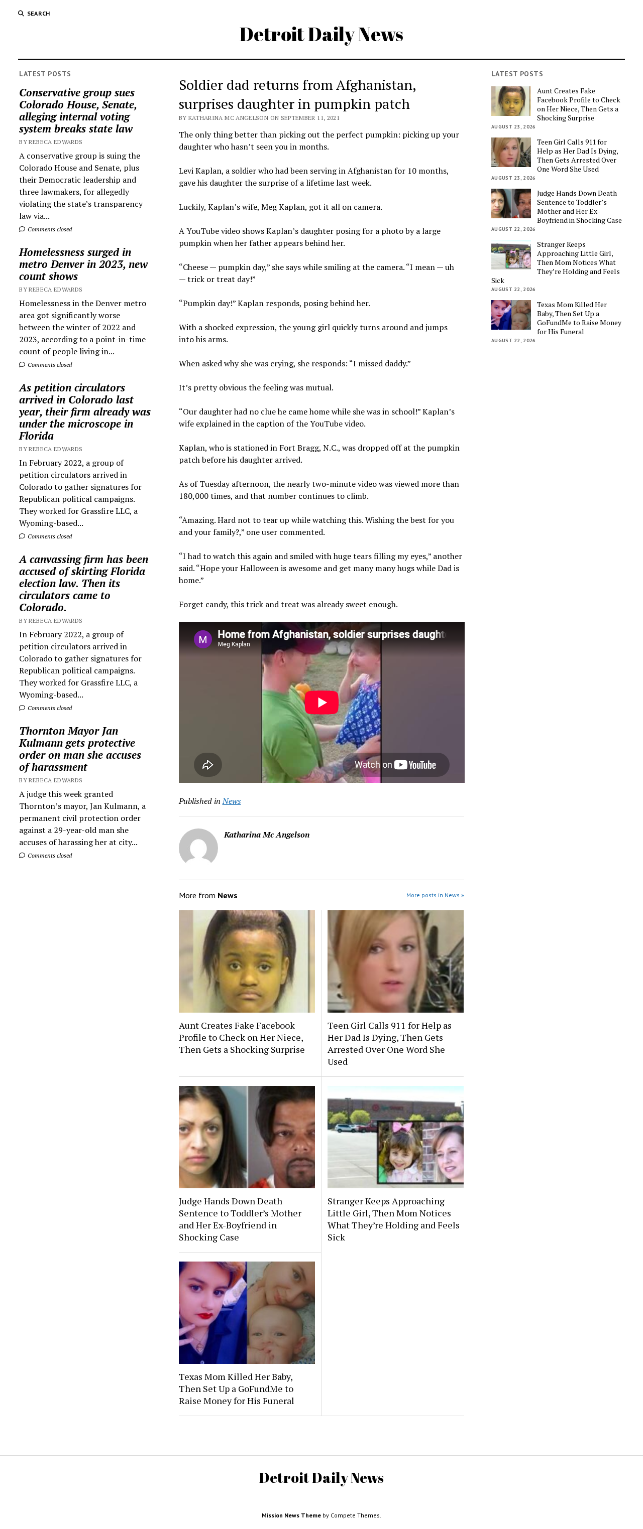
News (232, 800)
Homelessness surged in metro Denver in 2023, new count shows (83, 264)
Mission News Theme (291, 1515)
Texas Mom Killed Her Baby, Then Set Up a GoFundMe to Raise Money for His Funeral (236, 1388)
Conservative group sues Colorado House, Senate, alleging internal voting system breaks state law (78, 110)
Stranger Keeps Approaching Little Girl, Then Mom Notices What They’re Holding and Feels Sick (394, 1219)
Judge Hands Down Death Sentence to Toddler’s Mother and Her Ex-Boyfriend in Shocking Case (240, 1219)
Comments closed (49, 229)
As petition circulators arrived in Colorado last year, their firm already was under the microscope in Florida (85, 411)
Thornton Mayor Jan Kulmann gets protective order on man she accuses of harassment (80, 749)
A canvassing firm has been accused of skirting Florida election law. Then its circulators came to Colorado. (83, 583)
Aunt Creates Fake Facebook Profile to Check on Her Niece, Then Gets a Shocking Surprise (242, 1037)
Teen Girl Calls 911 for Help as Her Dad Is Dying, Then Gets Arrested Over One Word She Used (390, 1043)
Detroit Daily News (321, 34)
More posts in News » (435, 895)
